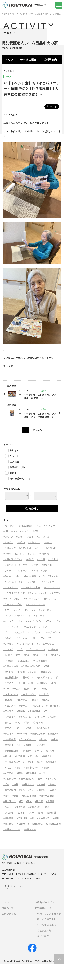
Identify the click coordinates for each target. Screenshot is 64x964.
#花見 (29, 801)
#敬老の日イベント (12, 728)
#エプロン (55, 593)
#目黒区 (45, 767)
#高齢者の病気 (35, 823)
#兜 (56, 677)
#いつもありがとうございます (18, 536)
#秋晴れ (52, 784)
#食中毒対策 (43, 818)
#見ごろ (7, 806)
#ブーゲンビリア (52, 632)
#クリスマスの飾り (12, 604)
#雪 (32, 818)
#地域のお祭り (28, 694)
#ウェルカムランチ (37, 593)
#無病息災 (47, 756)
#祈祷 (6, 784)
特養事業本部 (44, 930)
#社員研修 (51, 778)
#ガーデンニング (32, 598)
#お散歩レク (9, 548)
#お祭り (7, 553)
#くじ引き (53, 559)
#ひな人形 (47, 564)
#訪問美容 (8, 812)
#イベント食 (48, 581)
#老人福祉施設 (29, 795)
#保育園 (32, 671)
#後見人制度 (25, 716)
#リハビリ (8, 643)
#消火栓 (7, 756)
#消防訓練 (20, 756)
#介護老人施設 (10, 666)
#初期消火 (42, 683)
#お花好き (20, 553)
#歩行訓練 (26, 750)
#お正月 (39, 548)
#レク (20, 649)
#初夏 (31, 683)
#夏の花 (45, 700)
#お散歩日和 (25, 548)
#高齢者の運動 (53, 823)
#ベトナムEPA (37, 638)
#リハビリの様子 (25, 643)
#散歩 (26, 722)
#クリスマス (50, 598)
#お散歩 (48, 542)
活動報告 (57, 13)
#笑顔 (22, 790)
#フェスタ (20, 632)
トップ (9, 60)
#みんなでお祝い (11, 576)
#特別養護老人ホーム (14, 761)
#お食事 (41, 559)
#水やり (39, 750)
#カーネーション (11, 598)
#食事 (56, 818)
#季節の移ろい (53, 705)
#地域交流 (44, 694)
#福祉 (15, 784)
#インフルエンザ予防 (14, 593)
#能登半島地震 (46, 795)
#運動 (40, 812)
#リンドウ (8, 649)
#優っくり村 (27, 677)
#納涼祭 (41, 790)
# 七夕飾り (8, 525)
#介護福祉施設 (40, 660)
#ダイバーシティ (34, 621)
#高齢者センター (11, 829)
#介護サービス (40, 655)
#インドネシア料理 (30, 587)
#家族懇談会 (34, 711)
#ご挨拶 (23, 564)
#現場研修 (51, 761)
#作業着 (21, 671)
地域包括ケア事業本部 (49, 913)
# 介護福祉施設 (24, 525)
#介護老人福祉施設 (30, 666)
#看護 (20, 773)
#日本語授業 (9, 739)
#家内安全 (8, 711)
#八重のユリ (9, 683)
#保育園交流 (45, 671)
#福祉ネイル (28, 784)
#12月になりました (45, 525)
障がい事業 (43, 936)
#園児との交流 (10, 694)
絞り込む (34, 508)
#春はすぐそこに (27, 739)
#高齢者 (21, 823)
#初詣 (53, 683)
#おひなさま (43, 536)
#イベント (33, 581)
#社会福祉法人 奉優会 (30, 778)
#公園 (22, 683)
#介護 (26, 655)
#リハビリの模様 (45, 643)
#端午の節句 (9, 790)
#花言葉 (39, 801)
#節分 (31, 790)
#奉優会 (23, 705)
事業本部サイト (8, 13)
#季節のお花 (36, 705)
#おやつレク (34, 542)
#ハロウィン (30, 626)
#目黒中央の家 (31, 767)
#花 (21, 801)
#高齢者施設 (30, 829)
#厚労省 (16, 688)
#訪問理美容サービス (38, 806)
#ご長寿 (34, 564)
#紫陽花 (52, 790)
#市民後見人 (9, 716)
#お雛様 (30, 559)
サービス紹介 (28, 60)
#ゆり (22, 581)
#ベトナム (22, 638)
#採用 (17, 722)
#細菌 (6, 795)
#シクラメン (45, 610)
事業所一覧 (8, 908)
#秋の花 (41, 784)
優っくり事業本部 (46, 919)
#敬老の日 (38, 722)
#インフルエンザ (52, 587)
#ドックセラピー (11, 626)
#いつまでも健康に (29, 531)
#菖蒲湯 (50, 801)
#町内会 (7, 767)
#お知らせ (51, 548)
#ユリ (51, 638)
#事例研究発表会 (11, 655)
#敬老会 (30, 728)
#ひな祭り (8, 570)
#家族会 (21, 711)
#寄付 (46, 711)
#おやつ (21, 542)
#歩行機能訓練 (10, 750)
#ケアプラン (29, 610)
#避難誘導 (8, 818)
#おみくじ (8, 542)
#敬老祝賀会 (43, 728)
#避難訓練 (51, 812)
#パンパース (45, 626)
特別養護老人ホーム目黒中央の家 (34, 13)
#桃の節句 (8, 745)
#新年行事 (22, 733)
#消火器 (50, 750)
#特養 (31, 761)
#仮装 (46, 666)
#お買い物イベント (12, 559)
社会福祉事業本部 (46, 924)
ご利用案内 (50, 60)
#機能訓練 (29, 745)
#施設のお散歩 (37, 733)
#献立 (40, 761)
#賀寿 (31, 812)
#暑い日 (43, 739)
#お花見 (32, 553)
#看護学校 (31, 773)
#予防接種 (53, 649)
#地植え (34, 700)
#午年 (6, 688)
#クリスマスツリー (35, 604)
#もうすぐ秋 (9, 581)
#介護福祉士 (23, 660)
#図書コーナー (31, 688)
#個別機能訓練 (10, 677)
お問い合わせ (9, 913)
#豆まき (21, 812)
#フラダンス (34, 632)
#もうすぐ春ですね (48, 576)
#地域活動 (8, 700)
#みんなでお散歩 (38, 570)
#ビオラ (7, 632)
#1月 (5, 531)
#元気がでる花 (44, 677)
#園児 (44, 688)
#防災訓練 (22, 818)
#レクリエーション (35, 649)
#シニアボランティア (13, 615)
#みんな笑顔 (30, 576)
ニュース (6, 902)
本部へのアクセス (19, 886)
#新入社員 (8, 733)
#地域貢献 (22, 700)
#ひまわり (22, 570)
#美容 (15, 795)
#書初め (54, 739)
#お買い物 (44, 553)
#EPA (14, 531)
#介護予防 (56, 655)
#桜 (18, 745)
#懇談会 (7, 722)
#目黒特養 (8, 773)
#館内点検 (8, 823)
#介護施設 (8, 660)
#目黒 (17, 767)
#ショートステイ (36, 615)
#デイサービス (53, 621)
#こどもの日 (9, 564)
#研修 (42, 773)
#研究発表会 (9, 778)
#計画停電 (20, 806)
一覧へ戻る (36, 430)
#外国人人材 (9, 705)
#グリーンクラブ (11, 610)
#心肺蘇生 (40, 716)
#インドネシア (10, 587)
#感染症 (52, 716)
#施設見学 (53, 733)
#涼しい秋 (33, 756)
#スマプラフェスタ (12, 621)
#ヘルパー (8, 638)
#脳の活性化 (9, 801)
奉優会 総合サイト (44, 902)
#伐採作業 (8, 671)
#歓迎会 (41, 745)
